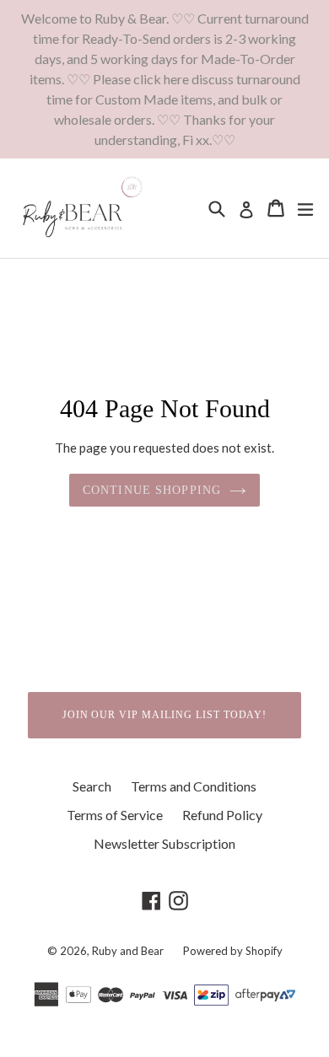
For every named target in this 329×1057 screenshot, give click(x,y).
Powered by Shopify (233, 951)
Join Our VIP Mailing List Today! (164, 715)
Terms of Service (115, 815)
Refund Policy (222, 815)
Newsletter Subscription (164, 843)
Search (92, 786)
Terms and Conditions (193, 786)
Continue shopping (152, 490)
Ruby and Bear (129, 951)
